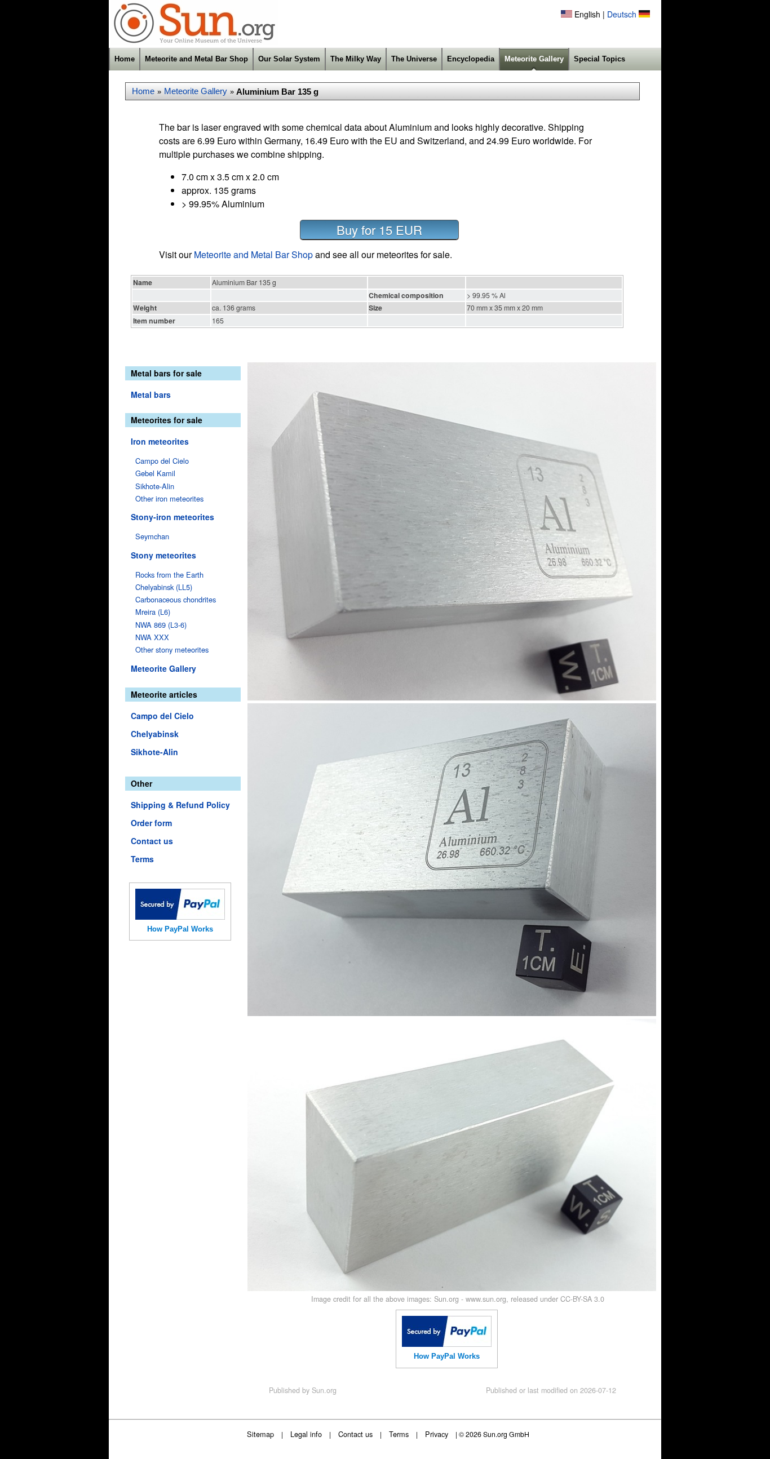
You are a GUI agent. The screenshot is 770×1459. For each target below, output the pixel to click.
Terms (142, 858)
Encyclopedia (470, 59)
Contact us (152, 840)
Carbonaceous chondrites (175, 599)
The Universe (414, 59)
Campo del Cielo (162, 460)
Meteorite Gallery (534, 59)
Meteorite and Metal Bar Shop (196, 59)
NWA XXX (152, 637)
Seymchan (152, 536)
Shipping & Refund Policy (180, 804)
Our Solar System (289, 59)
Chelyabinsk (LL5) (163, 587)
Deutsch (621, 14)
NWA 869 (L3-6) (161, 624)
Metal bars (151, 394)
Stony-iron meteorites (172, 516)
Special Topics (599, 59)
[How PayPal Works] (180, 916)
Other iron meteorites (169, 498)
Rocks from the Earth (169, 574)
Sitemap (260, 1434)
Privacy (436, 1434)
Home (124, 59)
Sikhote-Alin (154, 486)
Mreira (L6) (152, 611)
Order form (151, 822)
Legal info (306, 1434)
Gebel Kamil (155, 473)
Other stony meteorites (172, 649)
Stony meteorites (163, 555)
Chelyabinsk (155, 733)
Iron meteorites (160, 441)
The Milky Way (355, 59)
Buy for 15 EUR (379, 229)
